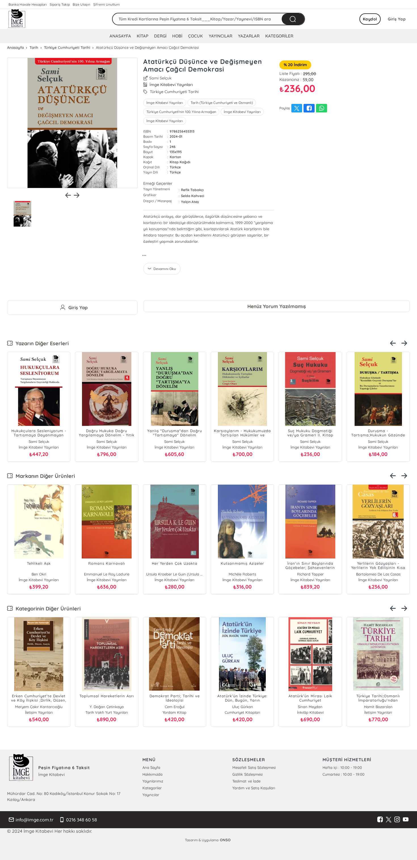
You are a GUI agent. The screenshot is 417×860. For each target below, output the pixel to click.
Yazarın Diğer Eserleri (41, 343)
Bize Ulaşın (81, 4)
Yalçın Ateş (190, 202)
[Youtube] (405, 819)
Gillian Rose (118, 574)
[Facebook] (380, 819)
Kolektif (106, 706)
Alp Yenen (378, 706)
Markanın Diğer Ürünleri (44, 476)
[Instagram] (397, 819)
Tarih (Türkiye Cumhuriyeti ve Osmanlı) (221, 103)
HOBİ (177, 36)
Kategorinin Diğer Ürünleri (47, 608)
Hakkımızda (152, 774)
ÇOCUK (195, 36)
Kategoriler (152, 788)
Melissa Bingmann (322, 574)
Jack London (186, 574)
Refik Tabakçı (192, 190)
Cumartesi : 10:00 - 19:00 (344, 774)
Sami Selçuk (160, 78)
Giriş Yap (397, 19)
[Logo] (17, 19)
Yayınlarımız (152, 781)
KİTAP (142, 36)
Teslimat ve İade (246, 781)
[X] (388, 819)
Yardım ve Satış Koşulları (253, 788)
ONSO (225, 840)
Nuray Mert (174, 706)
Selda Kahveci (192, 196)
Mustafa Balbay (310, 706)
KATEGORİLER (279, 36)
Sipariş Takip (60, 4)
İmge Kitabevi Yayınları (164, 103)
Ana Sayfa (151, 767)
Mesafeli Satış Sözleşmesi (253, 767)
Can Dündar (50, 574)
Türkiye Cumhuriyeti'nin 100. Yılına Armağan (181, 112)
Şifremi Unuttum (106, 4)
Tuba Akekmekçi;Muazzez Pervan (242, 706)
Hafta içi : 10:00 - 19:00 (342, 767)
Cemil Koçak (39, 706)
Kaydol (370, 19)
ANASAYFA (120, 36)
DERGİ (160, 36)
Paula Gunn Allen (254, 574)
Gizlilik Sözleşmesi (247, 774)
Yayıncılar (150, 794)
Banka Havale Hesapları (28, 4)
